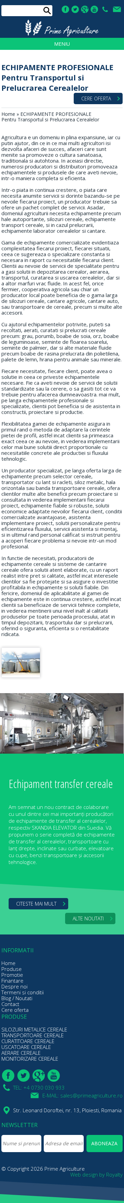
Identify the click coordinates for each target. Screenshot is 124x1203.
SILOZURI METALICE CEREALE (34, 1029)
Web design (84, 1174)
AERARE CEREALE (21, 1052)
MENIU (62, 44)
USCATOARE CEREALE (26, 1046)
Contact (10, 1003)
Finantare (12, 980)
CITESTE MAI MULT (36, 903)
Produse (11, 968)
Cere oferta (15, 1009)
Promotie (12, 974)
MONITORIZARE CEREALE (29, 1058)
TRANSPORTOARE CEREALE (32, 1035)
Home (8, 114)
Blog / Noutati (16, 998)
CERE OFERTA (96, 98)
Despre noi (14, 986)
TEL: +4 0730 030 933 (106, 9)
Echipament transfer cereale (61, 783)
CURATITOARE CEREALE (27, 1041)
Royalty (114, 1174)
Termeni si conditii (22, 992)
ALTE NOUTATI (88, 918)
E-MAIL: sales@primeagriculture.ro (118, 9)
